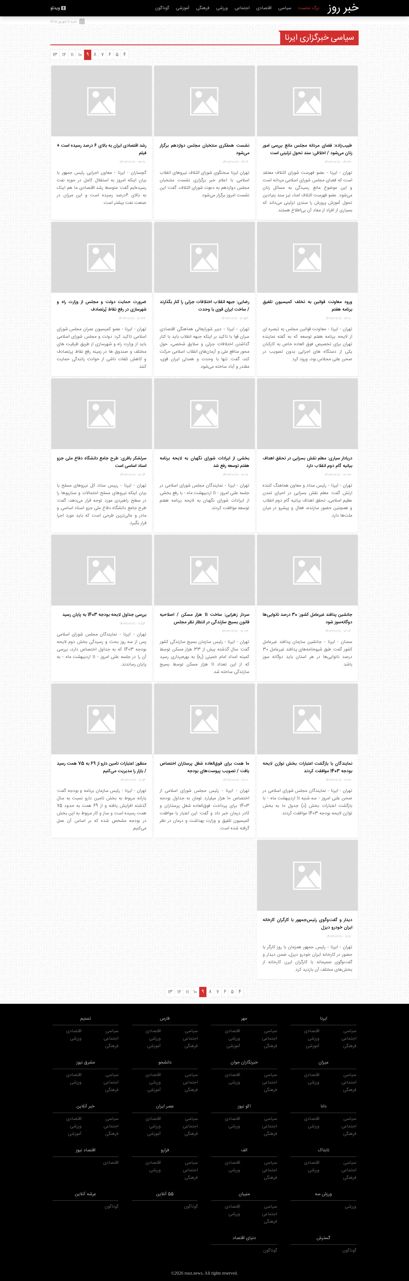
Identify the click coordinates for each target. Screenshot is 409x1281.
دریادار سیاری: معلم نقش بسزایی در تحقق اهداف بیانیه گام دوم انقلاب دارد (307, 462)
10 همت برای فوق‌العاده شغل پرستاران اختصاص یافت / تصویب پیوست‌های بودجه (204, 767)
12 (64, 55)
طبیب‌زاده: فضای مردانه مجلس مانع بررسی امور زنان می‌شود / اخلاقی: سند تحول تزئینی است (307, 149)
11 (72, 55)
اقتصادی (264, 8)
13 (55, 55)
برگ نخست (308, 8)
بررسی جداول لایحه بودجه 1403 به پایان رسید (104, 615)
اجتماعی (242, 8)
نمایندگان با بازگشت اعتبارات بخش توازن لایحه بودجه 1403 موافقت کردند (307, 767)
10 (80, 55)
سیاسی (284, 8)
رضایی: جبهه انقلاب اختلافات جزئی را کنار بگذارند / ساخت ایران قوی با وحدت (204, 305)
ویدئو (55, 8)
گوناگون (162, 8)
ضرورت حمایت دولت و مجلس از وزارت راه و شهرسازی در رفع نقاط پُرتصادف (101, 305)
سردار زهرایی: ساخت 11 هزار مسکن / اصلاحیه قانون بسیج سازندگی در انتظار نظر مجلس (204, 618)
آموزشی (182, 8)
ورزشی (222, 8)
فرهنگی (203, 8)
